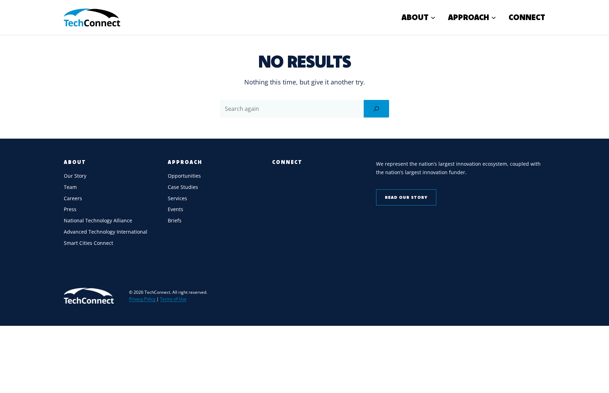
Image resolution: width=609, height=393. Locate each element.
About (75, 162)
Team (70, 187)
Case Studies (183, 187)
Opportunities (184, 175)
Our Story (75, 175)
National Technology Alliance (98, 220)
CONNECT (287, 162)
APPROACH (185, 162)
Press (70, 209)
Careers (73, 198)
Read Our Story (406, 197)
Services (177, 198)
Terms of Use (173, 299)
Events (175, 209)
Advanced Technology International (105, 231)
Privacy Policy (142, 299)
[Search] (376, 109)
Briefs (175, 220)
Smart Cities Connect (88, 243)
